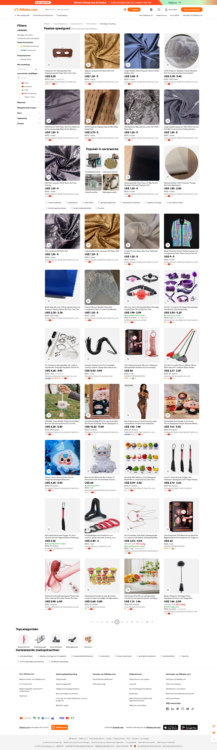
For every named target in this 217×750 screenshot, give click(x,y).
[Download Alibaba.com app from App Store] (170, 727)
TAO (128, 739)
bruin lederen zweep (176, 202)
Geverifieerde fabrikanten (103, 679)
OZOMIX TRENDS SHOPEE (134, 376)
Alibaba (47, 24)
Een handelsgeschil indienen (140, 689)
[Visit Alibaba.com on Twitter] (177, 708)
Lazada (108, 739)
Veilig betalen (61, 679)
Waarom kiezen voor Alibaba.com (32, 679)
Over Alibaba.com (26, 674)
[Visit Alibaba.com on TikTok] (192, 708)
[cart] (159, 10)
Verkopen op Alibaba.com (176, 679)
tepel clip (185, 656)
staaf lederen (105, 656)
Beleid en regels (62, 705)
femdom (101, 208)
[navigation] (28, 323)
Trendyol (135, 739)
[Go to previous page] (92, 622)
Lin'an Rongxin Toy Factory (95, 607)
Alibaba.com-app (153, 727)
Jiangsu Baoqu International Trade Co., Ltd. (180, 611)
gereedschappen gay (108, 202)
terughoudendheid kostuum (83, 656)
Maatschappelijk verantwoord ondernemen (30, 690)
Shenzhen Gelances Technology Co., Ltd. (61, 376)
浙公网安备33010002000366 (149, 746)
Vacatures (23, 696)
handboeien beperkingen (60, 662)
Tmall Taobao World (96, 739)
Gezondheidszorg (60, 24)
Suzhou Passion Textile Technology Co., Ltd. (101, 82)
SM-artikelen (92, 24)
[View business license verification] (131, 746)
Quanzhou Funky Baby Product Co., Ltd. (139, 488)
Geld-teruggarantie (63, 684)
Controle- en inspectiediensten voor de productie (71, 699)
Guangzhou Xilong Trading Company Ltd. (60, 82)
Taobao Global (118, 739)
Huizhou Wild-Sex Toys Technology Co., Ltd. (62, 607)
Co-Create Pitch (25, 684)
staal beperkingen (26, 656)
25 (147, 622)
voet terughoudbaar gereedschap (32, 662)
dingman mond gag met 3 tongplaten (53, 656)
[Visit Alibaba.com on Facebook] (167, 708)
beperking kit (73, 202)
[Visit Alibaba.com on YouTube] (187, 708)
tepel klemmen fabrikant (131, 202)
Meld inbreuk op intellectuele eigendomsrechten (140, 699)
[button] (124, 9)
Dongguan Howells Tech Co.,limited (178, 488)
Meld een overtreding (137, 705)
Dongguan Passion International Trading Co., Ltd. (62, 432)
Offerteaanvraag (99, 684)
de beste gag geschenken (57, 208)
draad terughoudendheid (82, 208)
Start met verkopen (173, 684)
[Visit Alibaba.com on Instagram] (182, 708)
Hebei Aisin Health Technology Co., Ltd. (139, 432)
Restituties (133, 694)
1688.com (83, 739)
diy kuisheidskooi (169, 656)
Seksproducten (77, 24)
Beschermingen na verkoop (67, 694)
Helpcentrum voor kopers (139, 679)
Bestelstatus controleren (176, 689)
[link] (213, 726)
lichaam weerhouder (124, 656)
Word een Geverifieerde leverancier (180, 694)
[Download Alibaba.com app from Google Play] (189, 727)
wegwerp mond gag (154, 202)
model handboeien (54, 202)
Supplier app (118, 727)
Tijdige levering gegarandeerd (67, 689)
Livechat (132, 684)
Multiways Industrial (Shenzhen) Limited (100, 490)
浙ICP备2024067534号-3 (172, 746)
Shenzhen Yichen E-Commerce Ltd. (98, 376)
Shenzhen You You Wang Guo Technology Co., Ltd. (181, 320)
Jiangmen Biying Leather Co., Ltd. (177, 376)
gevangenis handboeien (147, 656)
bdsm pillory (89, 202)
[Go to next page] (152, 622)
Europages (145, 739)
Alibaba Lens (24, 727)
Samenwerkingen (173, 698)
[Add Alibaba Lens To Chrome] (59, 727)
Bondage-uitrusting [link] (108, 24)
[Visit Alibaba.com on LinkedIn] (172, 708)
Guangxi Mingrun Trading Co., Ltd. (98, 546)
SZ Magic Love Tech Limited (135, 320)
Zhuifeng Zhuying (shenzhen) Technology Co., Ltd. (141, 551)
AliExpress (73, 739)
